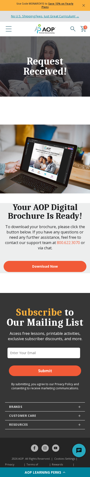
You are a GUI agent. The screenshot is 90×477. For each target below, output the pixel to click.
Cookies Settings (64, 458)
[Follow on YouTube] (55, 448)
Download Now (45, 266)
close (83, 5)
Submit (45, 370)
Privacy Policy (64, 384)
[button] (45, 472)
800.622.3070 (68, 242)
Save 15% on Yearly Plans (58, 5)
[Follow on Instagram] (45, 448)
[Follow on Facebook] (34, 448)
